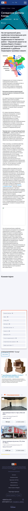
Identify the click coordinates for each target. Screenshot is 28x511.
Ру (16, 2)
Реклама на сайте (14, 477)
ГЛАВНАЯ (3, 8)
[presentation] (2, 374)
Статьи (8, 8)
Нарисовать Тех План (14, 480)
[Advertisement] (14, 294)
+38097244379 (6, 500)
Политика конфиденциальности (14, 471)
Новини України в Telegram (14, 487)
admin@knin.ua (13, 502)
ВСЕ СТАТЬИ (5, 354)
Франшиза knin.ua (14, 485)
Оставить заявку (20, 422)
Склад (13, 8)
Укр (13, 2)
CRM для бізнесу (14, 482)
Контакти (14, 474)
